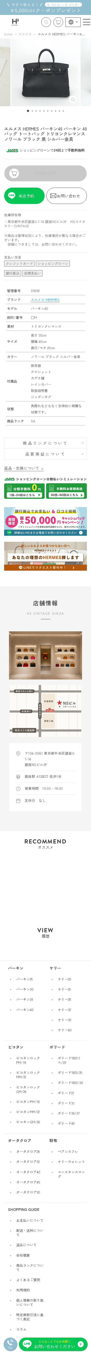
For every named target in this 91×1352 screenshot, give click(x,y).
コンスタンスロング (71, 1174)
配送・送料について (29, 1232)
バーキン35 (24, 999)
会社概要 (23, 1255)
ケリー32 (64, 1009)
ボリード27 (66, 1093)
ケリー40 (65, 1029)
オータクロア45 (28, 1182)
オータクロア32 (28, 1161)
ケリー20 (64, 979)
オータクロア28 (28, 1151)
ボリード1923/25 (70, 1072)
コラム (21, 1329)
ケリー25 (64, 989)
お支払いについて (29, 1220)
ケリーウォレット (71, 1161)
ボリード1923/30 (70, 1082)
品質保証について (45, 454)
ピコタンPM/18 (28, 1101)
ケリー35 (64, 1019)
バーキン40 (24, 1009)
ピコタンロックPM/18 (28, 1060)
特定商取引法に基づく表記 (29, 1316)
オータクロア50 (28, 1192)
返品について (26, 1244)
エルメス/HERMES (45, 299)
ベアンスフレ (68, 1151)
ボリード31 (66, 1103)
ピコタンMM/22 (28, 1111)
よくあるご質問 (28, 1279)
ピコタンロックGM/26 (28, 1089)
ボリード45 (66, 1123)
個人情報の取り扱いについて (29, 1302)
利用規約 (23, 1289)
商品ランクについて (45, 443)
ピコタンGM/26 (28, 1121)
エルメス (25, 34)
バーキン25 (24, 979)
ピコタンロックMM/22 (28, 1074)
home (8, 34)
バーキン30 (24, 989)
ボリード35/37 (69, 1113)
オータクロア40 (28, 1171)
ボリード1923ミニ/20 (69, 1060)
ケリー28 (64, 999)
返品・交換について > (23, 468)
